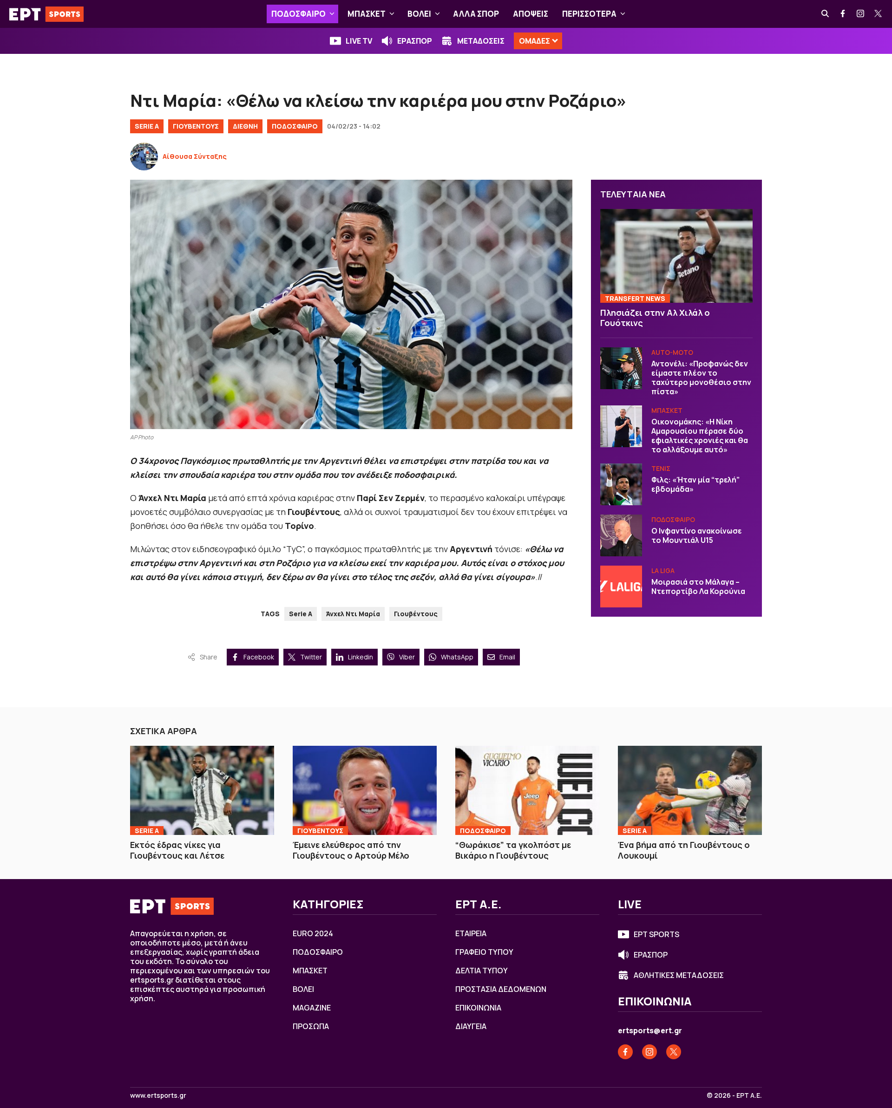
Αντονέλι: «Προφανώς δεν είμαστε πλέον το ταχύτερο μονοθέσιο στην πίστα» (701, 377)
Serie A (147, 126)
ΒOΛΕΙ (419, 13)
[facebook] (843, 14)
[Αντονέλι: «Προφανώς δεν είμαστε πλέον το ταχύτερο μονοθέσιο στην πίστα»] (621, 368)
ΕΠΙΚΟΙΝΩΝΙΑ (478, 1008)
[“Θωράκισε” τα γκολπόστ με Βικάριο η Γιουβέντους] (527, 790)
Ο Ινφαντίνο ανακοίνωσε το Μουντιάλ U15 (696, 535)
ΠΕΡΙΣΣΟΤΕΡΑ (589, 13)
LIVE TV (359, 41)
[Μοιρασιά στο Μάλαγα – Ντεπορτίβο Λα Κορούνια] (621, 586)
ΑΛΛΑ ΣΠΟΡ (476, 13)
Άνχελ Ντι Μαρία (353, 613)
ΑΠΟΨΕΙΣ (530, 13)
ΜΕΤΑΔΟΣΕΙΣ (481, 41)
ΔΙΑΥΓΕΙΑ (470, 1026)
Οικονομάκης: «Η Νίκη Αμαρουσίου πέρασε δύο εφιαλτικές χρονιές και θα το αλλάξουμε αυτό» (699, 436)
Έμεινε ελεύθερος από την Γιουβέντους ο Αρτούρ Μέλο (351, 850)
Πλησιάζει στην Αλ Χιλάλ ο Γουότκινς (655, 318)
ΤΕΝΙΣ (660, 468)
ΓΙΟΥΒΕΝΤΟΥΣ (196, 126)
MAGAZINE (312, 1008)
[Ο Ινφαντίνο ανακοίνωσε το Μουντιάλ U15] (621, 535)
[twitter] (878, 14)
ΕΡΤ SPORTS (656, 934)
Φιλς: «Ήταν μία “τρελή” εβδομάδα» (695, 484)
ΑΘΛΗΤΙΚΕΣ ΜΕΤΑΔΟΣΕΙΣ (679, 975)
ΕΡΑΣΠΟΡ (414, 41)
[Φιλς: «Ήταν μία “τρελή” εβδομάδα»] (621, 484)
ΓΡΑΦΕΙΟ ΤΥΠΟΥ (484, 952)
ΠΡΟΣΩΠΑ (311, 1026)
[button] (332, 14)
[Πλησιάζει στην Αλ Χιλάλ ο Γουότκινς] (676, 256)
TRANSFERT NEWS (635, 298)
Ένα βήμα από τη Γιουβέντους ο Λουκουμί (684, 850)
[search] (825, 14)
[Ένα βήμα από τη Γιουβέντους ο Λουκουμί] (690, 790)
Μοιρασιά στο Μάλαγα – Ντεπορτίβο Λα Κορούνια (698, 586)
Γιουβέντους (416, 613)
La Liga (663, 570)
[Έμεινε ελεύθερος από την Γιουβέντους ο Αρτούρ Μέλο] (365, 790)
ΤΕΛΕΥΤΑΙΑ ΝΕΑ (633, 194)
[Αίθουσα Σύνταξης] (144, 156)
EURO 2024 (313, 933)
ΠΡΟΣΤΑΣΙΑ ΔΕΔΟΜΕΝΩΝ (500, 989)
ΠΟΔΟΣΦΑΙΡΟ (298, 13)
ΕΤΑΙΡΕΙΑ (470, 933)
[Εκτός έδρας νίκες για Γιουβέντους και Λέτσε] (202, 790)
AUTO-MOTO (672, 352)
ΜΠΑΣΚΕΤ (367, 13)
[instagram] (861, 14)
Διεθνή (245, 126)
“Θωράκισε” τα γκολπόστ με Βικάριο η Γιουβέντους (513, 850)
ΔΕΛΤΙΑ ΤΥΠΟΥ (481, 970)
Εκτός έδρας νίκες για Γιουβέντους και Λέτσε (177, 850)
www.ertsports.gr (158, 1095)
